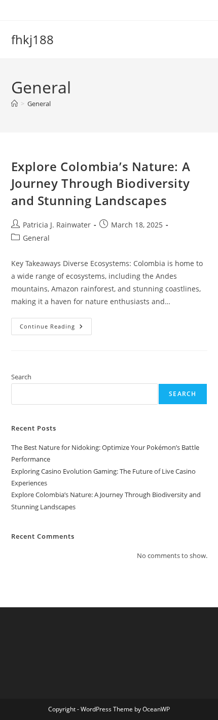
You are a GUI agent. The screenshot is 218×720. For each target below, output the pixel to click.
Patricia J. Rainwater (57, 225)
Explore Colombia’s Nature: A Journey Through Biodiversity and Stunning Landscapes (101, 183)
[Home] (14, 103)
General (39, 103)
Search (21, 376)
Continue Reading (56, 328)
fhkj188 (32, 39)
